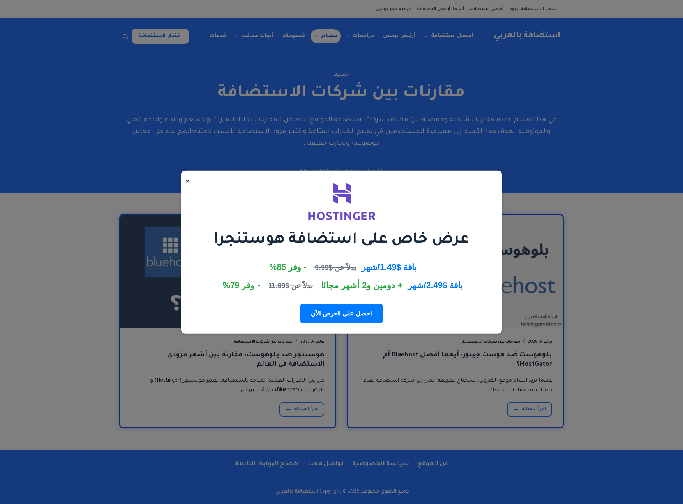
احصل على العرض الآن (341, 313)
